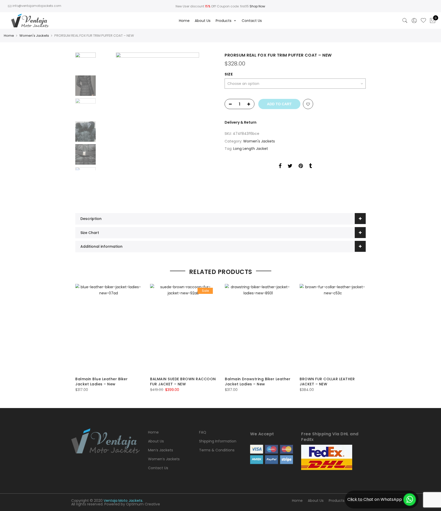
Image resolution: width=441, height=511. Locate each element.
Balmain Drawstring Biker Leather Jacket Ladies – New (257, 381)
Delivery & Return (240, 122)
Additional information (101, 246)
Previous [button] (111, 126)
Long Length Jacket (250, 148)
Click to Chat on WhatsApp (374, 499)
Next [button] (208, 126)
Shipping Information (217, 441)
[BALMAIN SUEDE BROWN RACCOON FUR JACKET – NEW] (183, 328)
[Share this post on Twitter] (290, 166)
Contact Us (252, 20)
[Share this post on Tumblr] (310, 166)
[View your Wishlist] (423, 20)
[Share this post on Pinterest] (301, 166)
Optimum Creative (143, 504)
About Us (203, 20)
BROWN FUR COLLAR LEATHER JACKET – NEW (327, 381)
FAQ (202, 432)
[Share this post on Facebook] (280, 166)
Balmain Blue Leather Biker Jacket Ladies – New (101, 381)
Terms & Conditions (217, 450)
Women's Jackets (34, 35)
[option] (157, 126)
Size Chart (89, 232)
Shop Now (257, 6)
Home (184, 20)
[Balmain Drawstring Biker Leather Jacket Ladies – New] (258, 328)
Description (91, 218)
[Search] (405, 20)
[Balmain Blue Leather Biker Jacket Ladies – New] (108, 328)
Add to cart (279, 104)
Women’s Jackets (164, 459)
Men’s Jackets (160, 450)
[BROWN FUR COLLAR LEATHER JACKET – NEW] (333, 328)
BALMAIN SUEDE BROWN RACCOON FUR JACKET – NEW (183, 381)
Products (223, 20)
